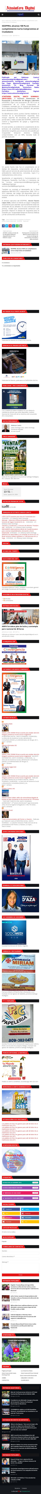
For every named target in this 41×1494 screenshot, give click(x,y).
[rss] (11, 1213)
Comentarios (9, 600)
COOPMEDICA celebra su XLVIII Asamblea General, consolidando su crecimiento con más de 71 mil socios (24, 1411)
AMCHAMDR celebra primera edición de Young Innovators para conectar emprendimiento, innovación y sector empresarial (20, 531)
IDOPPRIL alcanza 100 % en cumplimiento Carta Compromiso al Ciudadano (24, 249)
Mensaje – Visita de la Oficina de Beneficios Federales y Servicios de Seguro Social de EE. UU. (19, 521)
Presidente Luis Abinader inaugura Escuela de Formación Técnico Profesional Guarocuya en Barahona (24, 1402)
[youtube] (11, 1221)
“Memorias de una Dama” (19, 1193)
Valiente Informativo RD (9, 745)
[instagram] (11, 1217)
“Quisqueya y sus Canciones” (19, 1198)
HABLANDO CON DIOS (27, 1378)
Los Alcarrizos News (27, 1371)
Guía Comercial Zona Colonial (29, 1373)
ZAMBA (4, 1378)
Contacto (24, 1488)
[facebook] (11, 1209)
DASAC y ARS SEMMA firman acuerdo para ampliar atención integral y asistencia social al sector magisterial (20, 733)
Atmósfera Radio (7, 724)
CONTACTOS (5, 1380)
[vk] (30, 1217)
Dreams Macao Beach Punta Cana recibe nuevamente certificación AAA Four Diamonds (23, 1326)
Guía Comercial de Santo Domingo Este (9, 1374)
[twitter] (30, 1209)
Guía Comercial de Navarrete (28, 1375)
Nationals (8, 20)
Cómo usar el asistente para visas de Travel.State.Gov (18, 516)
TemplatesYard (26, 1491)
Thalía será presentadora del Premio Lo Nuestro (17, 819)
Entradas (7, 599)
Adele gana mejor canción (19, 1188)
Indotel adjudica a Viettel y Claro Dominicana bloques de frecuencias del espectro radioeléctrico (23, 1316)
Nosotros (17, 1488)
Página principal (6, 1371)
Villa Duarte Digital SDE (9, 767)
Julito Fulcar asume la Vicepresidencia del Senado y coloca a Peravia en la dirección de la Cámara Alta (25, 1298)
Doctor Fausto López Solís (9, 221)
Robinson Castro (7, 35)
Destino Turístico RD (8, 789)
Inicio (3, 20)
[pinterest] (30, 1213)
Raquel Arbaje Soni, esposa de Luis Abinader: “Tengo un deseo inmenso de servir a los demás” (23, 1461)
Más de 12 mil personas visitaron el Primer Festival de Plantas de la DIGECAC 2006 (24, 1393)
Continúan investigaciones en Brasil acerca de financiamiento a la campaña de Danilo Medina (24, 1470)
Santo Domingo (8, 489)
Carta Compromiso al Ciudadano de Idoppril (18, 219)
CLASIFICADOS (25, 1380)
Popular (4, 1241)
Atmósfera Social (7, 810)
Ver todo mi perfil (15, 431)
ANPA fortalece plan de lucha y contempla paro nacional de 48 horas (20, 627)
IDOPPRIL (19, 221)
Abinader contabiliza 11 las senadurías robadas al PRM (23, 1479)
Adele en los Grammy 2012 (19, 1182)
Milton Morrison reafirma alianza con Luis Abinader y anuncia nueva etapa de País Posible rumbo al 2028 (24, 1307)
